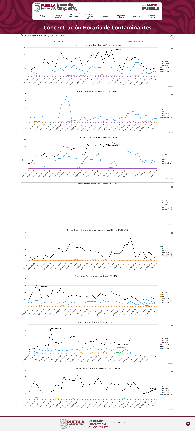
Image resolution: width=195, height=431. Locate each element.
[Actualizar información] (171, 36)
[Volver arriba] (188, 424)
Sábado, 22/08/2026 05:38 (53, 35)
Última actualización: (31, 35)
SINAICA (136, 16)
